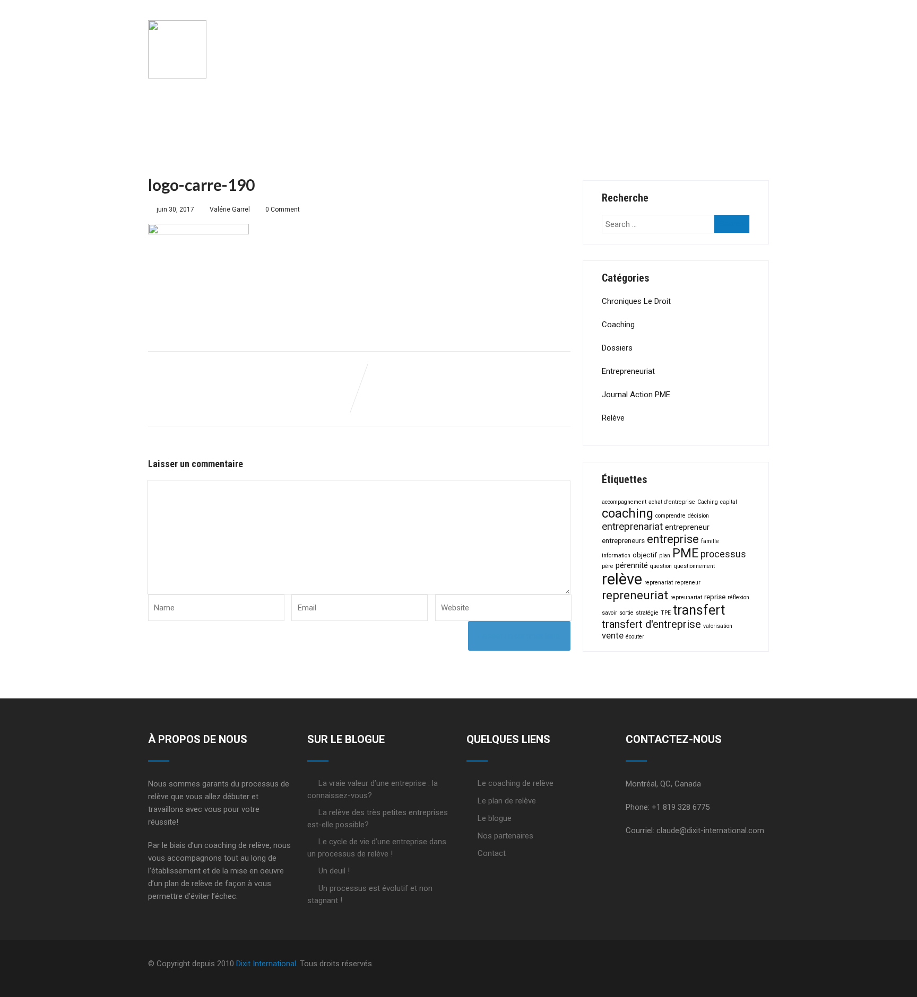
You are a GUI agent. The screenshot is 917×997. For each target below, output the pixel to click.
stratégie (647, 612)
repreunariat (686, 597)
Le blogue (495, 818)
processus (723, 554)
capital (728, 501)
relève (622, 579)
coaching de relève (237, 845)
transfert (699, 610)
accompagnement (624, 501)
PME (685, 553)
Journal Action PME (636, 394)
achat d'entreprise (671, 501)
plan (664, 555)
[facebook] (723, 964)
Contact (492, 853)
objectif (645, 555)
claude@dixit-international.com (710, 830)
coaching (627, 513)
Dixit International (266, 963)
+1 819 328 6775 (681, 807)
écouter (635, 636)
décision (698, 515)
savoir (609, 612)
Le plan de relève (529, 30)
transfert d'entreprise (651, 624)
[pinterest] (757, 964)
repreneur (687, 582)
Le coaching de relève (407, 30)
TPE (666, 612)
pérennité (632, 565)
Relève (613, 418)
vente (613, 636)
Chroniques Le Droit (636, 301)
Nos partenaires (505, 836)
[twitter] (732, 964)
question (661, 566)
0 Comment (282, 209)
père (607, 566)
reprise (714, 597)
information (616, 555)
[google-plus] (740, 964)
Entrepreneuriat (628, 371)
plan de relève (188, 883)
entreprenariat (632, 526)
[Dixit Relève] (177, 10)
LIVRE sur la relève (645, 30)
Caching (707, 501)
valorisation (717, 626)
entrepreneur (687, 527)
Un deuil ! (334, 871)
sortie (626, 612)
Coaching (618, 324)
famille (710, 541)
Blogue (737, 30)
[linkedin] (749, 964)
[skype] (766, 964)
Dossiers (617, 348)
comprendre (670, 515)
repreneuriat (635, 595)
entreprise (673, 539)
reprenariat (658, 582)
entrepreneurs (623, 541)
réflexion (738, 597)
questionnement (694, 566)
